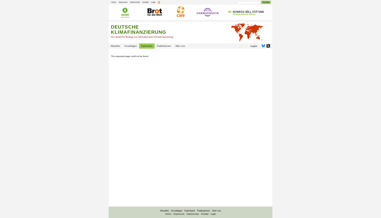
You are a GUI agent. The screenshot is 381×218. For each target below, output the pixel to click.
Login (153, 2)
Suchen (266, 2)
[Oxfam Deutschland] (125, 13)
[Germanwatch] (208, 13)
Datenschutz (135, 2)
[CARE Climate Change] (181, 12)
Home (113, 2)
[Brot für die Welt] (154, 12)
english (253, 46)
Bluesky (263, 46)
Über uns (180, 46)
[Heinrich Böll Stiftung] (245, 13)
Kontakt (145, 2)
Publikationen (164, 46)
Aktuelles (115, 46)
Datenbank (146, 46)
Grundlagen (131, 46)
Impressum (123, 2)
